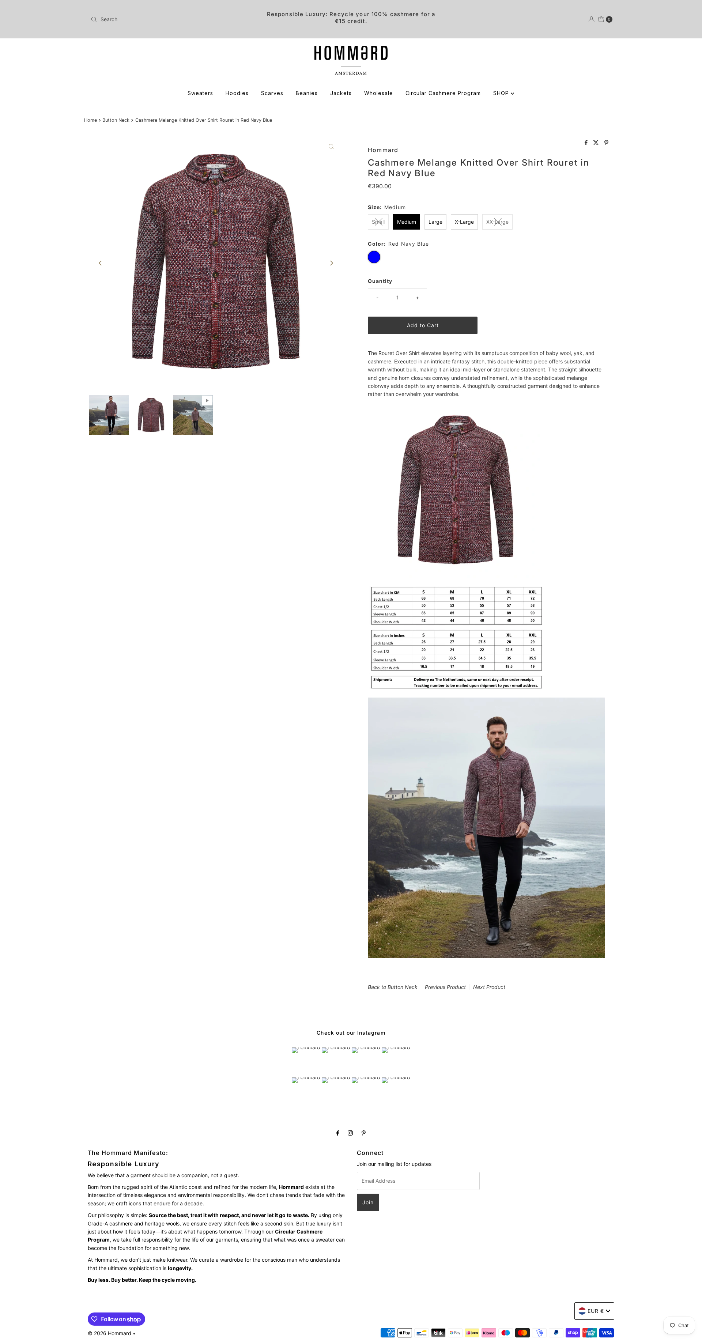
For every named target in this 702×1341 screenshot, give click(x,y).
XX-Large (497, 222)
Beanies (307, 93)
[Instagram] (350, 1133)
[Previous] (101, 263)
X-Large (464, 222)
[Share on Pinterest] (606, 143)
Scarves (272, 93)
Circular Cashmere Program (443, 93)
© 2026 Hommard (109, 1333)
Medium (406, 222)
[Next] (331, 263)
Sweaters (200, 93)
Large (435, 222)
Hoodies (237, 93)
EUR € (596, 1311)
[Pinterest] (364, 1133)
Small (378, 222)
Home (90, 120)
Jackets (341, 93)
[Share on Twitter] (597, 143)
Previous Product (445, 987)
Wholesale (378, 93)
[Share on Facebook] (587, 143)
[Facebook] (337, 1133)
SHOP (502, 93)
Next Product (489, 987)
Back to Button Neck (393, 987)
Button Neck (115, 120)
